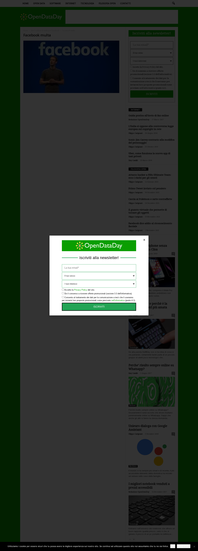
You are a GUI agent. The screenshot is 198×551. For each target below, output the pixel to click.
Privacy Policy (80, 290)
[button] (144, 240)
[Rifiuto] (194, 546)
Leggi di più (183, 546)
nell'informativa (118, 300)
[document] (99, 275)
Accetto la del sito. (79, 290)
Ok (172, 546)
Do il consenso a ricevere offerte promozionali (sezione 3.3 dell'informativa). (98, 293)
